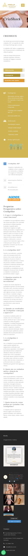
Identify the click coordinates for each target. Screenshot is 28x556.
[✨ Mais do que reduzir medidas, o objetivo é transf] (9, 500)
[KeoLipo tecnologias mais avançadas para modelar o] (19, 500)
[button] (3, 552)
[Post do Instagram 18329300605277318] (9, 489)
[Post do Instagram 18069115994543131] (19, 489)
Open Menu (22, 5)
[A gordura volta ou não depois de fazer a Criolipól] (9, 511)
